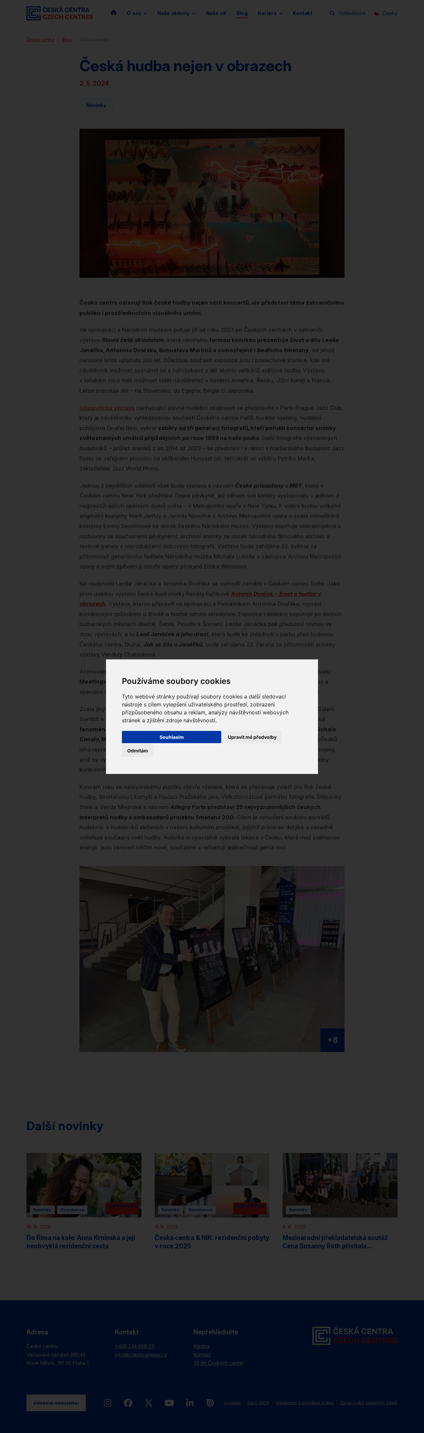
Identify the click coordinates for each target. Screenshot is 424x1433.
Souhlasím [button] (172, 737)
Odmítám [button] (137, 750)
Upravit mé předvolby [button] (252, 737)
